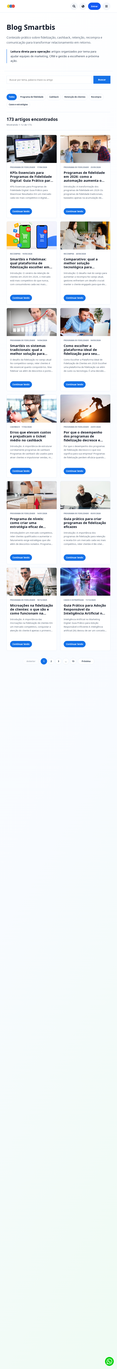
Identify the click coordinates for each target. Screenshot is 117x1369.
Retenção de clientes (74, 97)
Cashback (54, 97)
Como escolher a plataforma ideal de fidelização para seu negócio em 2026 (80, 350)
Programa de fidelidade (31, 97)
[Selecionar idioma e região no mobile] (83, 6)
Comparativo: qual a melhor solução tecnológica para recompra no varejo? (81, 263)
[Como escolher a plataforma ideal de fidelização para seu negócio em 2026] (85, 322)
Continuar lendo (21, 211)
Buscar (102, 79)
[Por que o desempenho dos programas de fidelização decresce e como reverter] (85, 409)
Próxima (86, 661)
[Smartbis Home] (11, 6)
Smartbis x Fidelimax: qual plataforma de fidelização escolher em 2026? (29, 263)
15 (73, 661)
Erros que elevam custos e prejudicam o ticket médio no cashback (30, 436)
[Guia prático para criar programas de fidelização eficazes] (85, 495)
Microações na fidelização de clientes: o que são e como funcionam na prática (31, 609)
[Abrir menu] (106, 6)
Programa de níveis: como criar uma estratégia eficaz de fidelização (27, 523)
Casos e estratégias (18, 104)
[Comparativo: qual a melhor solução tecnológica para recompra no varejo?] (85, 236)
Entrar (94, 6)
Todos (11, 97)
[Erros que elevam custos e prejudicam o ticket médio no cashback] (32, 409)
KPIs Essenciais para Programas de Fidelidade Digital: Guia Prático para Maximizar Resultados (31, 177)
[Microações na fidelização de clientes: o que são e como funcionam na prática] (32, 582)
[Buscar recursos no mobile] (74, 6)
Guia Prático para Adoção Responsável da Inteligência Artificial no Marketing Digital (85, 609)
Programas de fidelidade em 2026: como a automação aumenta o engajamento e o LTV (84, 177)
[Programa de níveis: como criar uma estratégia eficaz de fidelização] (32, 495)
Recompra (96, 97)
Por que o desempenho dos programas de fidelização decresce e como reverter (83, 436)
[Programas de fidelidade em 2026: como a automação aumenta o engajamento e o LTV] (85, 149)
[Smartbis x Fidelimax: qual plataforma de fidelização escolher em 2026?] (32, 236)
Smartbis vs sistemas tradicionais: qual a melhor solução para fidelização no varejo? (28, 350)
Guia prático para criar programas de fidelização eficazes (85, 523)
